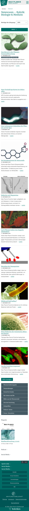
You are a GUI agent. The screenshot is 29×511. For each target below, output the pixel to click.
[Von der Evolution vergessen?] (14, 356)
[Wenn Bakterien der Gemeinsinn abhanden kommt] (14, 321)
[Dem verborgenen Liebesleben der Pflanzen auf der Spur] (14, 115)
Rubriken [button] (16, 509)
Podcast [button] (4, 449)
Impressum (11, 499)
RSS (14, 486)
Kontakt (14, 472)
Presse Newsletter (14, 475)
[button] (7, 379)
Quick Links (6, 464)
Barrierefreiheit (15, 503)
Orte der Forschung (9, 402)
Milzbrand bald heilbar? (9, 301)
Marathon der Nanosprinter (10, 266)
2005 (18, 22)
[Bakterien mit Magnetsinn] (14, 185)
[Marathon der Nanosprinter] (14, 256)
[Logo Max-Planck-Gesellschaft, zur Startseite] (12, 3)
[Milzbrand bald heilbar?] (14, 291)
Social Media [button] (5, 454)
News (13, 29)
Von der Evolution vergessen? (10, 366)
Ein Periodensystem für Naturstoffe (12, 160)
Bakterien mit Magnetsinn (9, 195)
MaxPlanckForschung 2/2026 (10, 441)
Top (25, 462)
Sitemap (4, 499)
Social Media (6, 466)
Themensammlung (14, 483)
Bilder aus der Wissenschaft (11, 399)
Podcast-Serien (7, 409)
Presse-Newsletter (8, 413)
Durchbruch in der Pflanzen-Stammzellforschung (10, 53)
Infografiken (7, 406)
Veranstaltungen (8, 388)
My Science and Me (8, 395)
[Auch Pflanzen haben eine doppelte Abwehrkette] (14, 219)
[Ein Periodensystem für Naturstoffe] (14, 150)
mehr (17, 66)
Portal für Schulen (8, 392)
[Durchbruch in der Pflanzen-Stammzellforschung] (14, 42)
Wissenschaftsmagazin (10, 385)
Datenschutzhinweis (21, 499)
